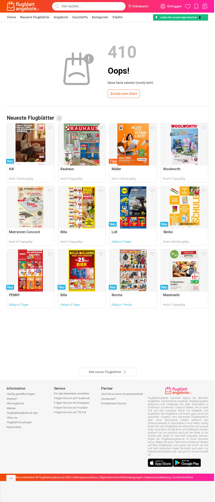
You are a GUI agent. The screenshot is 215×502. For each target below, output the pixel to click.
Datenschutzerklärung (157, 477)
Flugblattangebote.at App (22, 412)
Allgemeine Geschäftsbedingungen (121, 477)
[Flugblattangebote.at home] (23, 6)
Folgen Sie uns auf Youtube (70, 407)
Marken (11, 408)
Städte (117, 17)
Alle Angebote (15, 403)
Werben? (12, 398)
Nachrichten (14, 427)
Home (11, 17)
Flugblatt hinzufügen (19, 422)
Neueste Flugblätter (35, 17)
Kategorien (100, 17)
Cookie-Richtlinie (183, 477)
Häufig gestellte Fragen (21, 394)
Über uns (12, 417)
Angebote (61, 17)
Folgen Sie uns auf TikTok (70, 412)
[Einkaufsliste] (205, 6)
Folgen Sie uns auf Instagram (71, 402)
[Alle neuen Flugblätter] (59, 118)
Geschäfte (80, 17)
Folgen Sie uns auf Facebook (72, 398)
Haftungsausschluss (85, 477)
